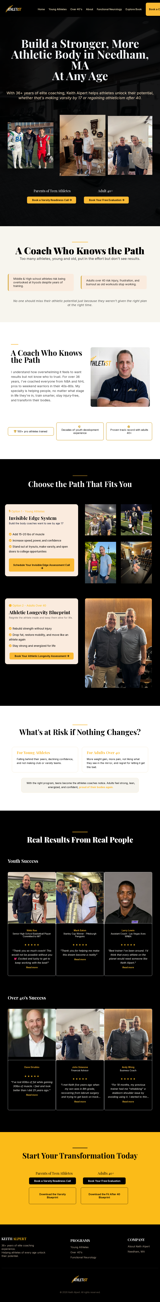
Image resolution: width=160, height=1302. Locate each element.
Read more (32, 967)
